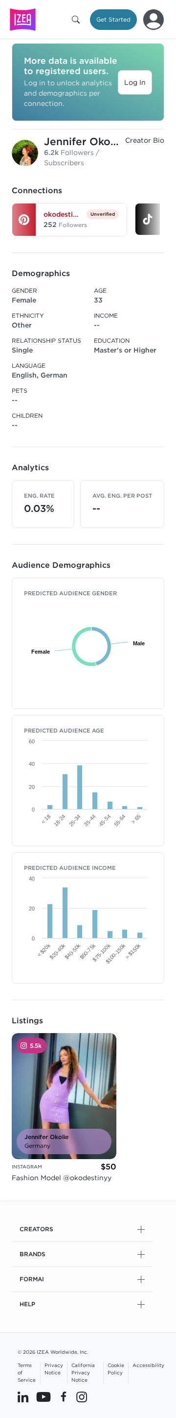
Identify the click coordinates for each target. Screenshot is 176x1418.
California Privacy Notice (83, 1372)
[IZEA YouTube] (43, 1397)
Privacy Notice (53, 1368)
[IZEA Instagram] (81, 1397)
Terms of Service (27, 1372)
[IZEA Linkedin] (23, 1397)
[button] (77, 19)
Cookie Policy (116, 1368)
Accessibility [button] (148, 1365)
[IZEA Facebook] (63, 1397)
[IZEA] (23, 19)
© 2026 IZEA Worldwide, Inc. (53, 1352)
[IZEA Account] (153, 19)
